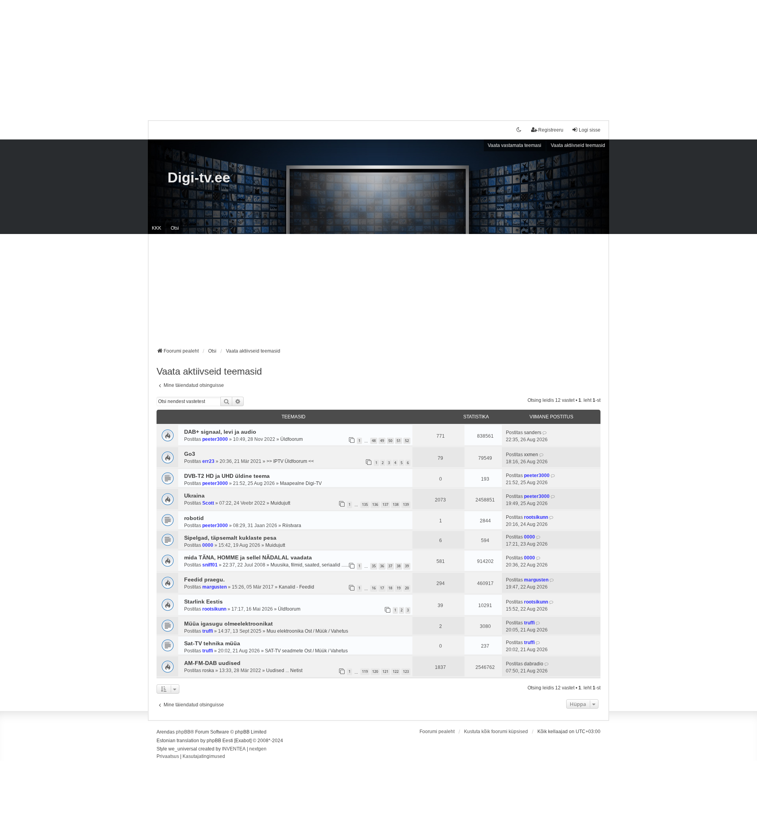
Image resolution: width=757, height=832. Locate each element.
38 (399, 565)
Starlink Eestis (203, 601)
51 (399, 440)
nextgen (258, 749)
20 (407, 588)
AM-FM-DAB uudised (212, 663)
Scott (208, 503)
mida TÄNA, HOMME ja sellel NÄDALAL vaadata (248, 557)
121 (385, 671)
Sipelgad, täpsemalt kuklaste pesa (230, 538)
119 (365, 671)
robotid (194, 518)
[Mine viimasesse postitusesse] (545, 432)
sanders (532, 432)
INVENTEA (234, 749)
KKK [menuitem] (156, 228)
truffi (207, 631)
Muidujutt (280, 503)
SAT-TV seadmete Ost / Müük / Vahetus (306, 651)
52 (407, 440)
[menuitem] (168, 756)
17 (382, 588)
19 (399, 588)
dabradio (533, 664)
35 (374, 565)
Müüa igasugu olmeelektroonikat (228, 623)
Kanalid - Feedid (296, 587)
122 (396, 671)
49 (382, 440)
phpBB (183, 732)
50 (390, 440)
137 (385, 504)
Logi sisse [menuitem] (589, 130)
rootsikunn (536, 517)
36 (382, 565)
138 (396, 504)
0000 (207, 545)
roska (208, 670)
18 (390, 588)
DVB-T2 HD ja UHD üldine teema (227, 476)
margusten (214, 587)
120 (375, 671)
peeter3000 (215, 439)
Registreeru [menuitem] (550, 130)
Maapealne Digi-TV (301, 483)
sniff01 (210, 565)
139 (406, 504)
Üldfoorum (291, 439)
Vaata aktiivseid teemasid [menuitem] (578, 145)
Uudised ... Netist (284, 670)
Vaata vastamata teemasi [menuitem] (514, 145)
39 (407, 565)
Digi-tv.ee (199, 177)
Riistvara (291, 525)
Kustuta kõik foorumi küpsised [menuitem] (496, 731)
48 (374, 440)
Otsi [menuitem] (175, 228)
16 (374, 588)
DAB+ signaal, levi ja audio (220, 432)
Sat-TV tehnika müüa (212, 643)
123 (406, 671)
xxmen (531, 454)
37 (390, 565)
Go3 (189, 454)
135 (365, 504)
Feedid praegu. (204, 579)
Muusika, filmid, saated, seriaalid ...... (309, 565)
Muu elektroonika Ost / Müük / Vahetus (307, 631)
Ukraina (194, 495)
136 (375, 504)
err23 (208, 461)
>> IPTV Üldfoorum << (290, 461)
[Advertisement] (378, 55)
